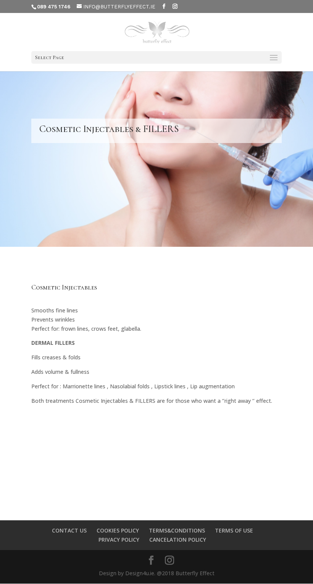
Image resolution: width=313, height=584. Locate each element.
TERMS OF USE (234, 530)
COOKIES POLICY (118, 530)
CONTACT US (69, 530)
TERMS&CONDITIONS (177, 530)
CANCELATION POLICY (177, 539)
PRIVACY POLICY (118, 539)
